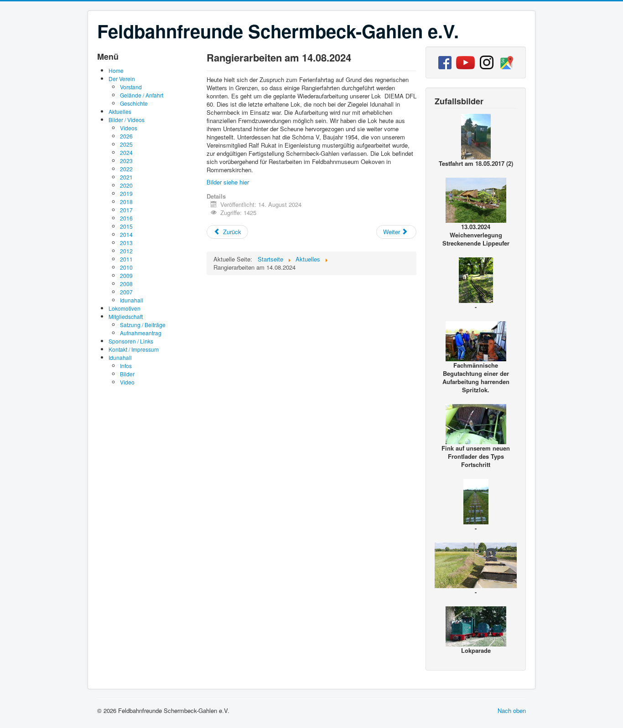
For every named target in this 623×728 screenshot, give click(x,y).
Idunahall (131, 300)
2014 (126, 234)
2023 (126, 160)
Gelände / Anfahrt (141, 95)
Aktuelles (120, 111)
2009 (126, 275)
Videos (128, 128)
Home (116, 70)
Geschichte (134, 103)
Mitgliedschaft (126, 316)
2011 (126, 259)
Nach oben (512, 710)
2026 (126, 136)
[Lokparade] (476, 625)
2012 (126, 251)
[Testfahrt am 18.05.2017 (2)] (476, 135)
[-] (476, 279)
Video (127, 382)
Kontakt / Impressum (134, 349)
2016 (126, 218)
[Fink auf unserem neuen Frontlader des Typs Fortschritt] (476, 423)
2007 (126, 292)
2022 (126, 169)
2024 (126, 152)
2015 (126, 226)
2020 (126, 185)
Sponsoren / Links (131, 341)
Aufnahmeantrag (140, 333)
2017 (126, 210)
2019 (126, 193)
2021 (126, 177)
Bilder (127, 374)
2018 (126, 201)
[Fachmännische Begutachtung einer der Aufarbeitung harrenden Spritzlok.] (476, 340)
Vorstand (131, 87)
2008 (126, 283)
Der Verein (122, 78)
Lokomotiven (124, 308)
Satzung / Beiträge (143, 324)
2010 (126, 267)
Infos (126, 365)
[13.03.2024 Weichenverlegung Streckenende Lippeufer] (476, 199)
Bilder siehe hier (228, 182)
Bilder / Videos (127, 119)
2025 (126, 144)
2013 (126, 242)
